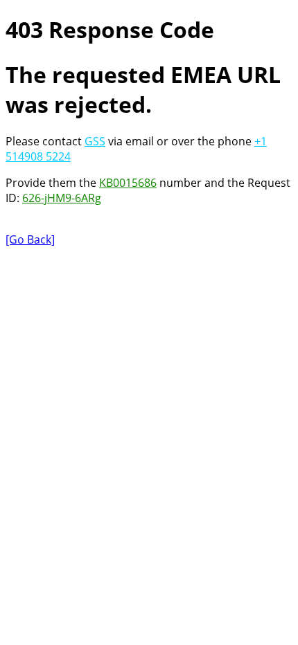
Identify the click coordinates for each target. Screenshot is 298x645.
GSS (95, 141)
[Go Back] (30, 239)
